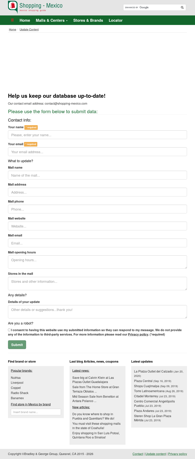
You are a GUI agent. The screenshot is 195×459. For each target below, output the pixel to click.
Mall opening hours (22, 252)
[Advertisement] (97, 63)
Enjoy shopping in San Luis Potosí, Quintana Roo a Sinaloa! (96, 435)
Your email (22, 144)
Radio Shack (19, 393)
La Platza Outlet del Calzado (158, 373)
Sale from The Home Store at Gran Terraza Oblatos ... (95, 389)
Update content (155, 454)
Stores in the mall (20, 274)
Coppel (16, 387)
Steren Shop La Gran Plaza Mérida (152, 418)
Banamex (17, 398)
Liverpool (17, 382)
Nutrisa (16, 377)
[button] (12, 20)
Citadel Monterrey (155, 396)
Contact (138, 454)
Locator (116, 20)
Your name (22, 127)
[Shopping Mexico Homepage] (51, 7)
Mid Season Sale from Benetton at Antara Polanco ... (95, 398)
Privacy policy (138, 334)
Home (25, 20)
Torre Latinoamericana (158, 391)
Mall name (15, 167)
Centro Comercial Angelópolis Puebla (154, 403)
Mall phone (16, 201)
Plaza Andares (153, 411)
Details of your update (24, 302)
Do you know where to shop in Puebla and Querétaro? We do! (93, 416)
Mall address (17, 184)
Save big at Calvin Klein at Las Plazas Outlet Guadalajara (93, 379)
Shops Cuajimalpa (156, 386)
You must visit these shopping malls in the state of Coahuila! (96, 425)
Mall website (17, 218)
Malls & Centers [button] (51, 20)
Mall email (15, 235)
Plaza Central (152, 381)
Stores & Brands (88, 20)
